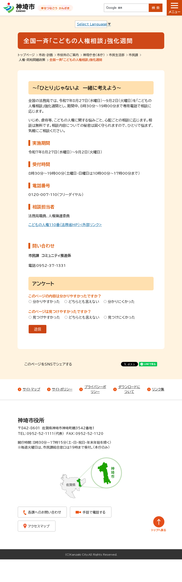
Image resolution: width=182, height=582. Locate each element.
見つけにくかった (121, 317)
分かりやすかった (46, 301)
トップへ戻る (159, 523)
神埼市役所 (31, 420)
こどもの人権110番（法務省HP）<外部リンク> (65, 225)
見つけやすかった (46, 317)
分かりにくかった (121, 301)
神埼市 (19, 7)
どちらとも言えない (83, 301)
